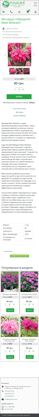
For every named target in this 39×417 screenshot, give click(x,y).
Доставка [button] (19, 112)
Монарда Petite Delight (29, 294)
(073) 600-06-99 (9, 396)
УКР (35, 3)
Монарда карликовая (9, 294)
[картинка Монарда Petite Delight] (29, 281)
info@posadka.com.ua (11, 399)
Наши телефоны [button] (19, 116)
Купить (19, 97)
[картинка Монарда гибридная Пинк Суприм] (29, 327)
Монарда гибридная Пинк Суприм (29, 340)
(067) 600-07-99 (9, 391)
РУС (35, 5)
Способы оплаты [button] (19, 109)
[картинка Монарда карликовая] (10, 281)
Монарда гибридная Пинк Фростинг (10, 340)
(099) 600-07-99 (9, 393)
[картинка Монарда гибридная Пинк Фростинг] (10, 327)
